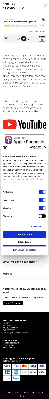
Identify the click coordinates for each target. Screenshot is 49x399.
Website (7, 273)
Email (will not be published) (20, 261)
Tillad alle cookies (24, 234)
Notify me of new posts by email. (24, 297)
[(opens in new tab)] (24, 124)
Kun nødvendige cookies (24, 250)
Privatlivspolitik (9, 347)
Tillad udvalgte (24, 242)
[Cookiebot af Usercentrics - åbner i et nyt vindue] (30, 147)
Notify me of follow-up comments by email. (24, 290)
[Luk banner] (45, 147)
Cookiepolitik (8, 345)
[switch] (42, 200)
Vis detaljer (36, 226)
